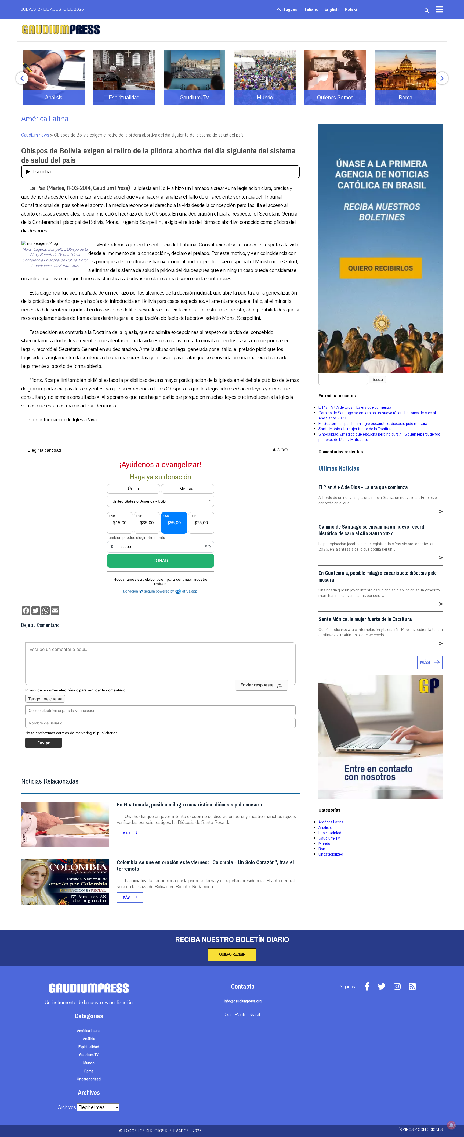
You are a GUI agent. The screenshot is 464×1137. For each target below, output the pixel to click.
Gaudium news (35, 135)
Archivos (67, 1107)
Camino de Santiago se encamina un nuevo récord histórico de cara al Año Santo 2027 (371, 530)
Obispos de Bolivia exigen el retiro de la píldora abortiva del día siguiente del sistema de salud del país (158, 155)
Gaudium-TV (329, 838)
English (332, 9)
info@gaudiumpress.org (243, 1001)
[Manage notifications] (451, 1125)
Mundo (324, 843)
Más (126, 833)
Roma (323, 849)
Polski (351, 9)
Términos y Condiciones (419, 1129)
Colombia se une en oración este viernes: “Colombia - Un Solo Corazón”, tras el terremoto (205, 866)
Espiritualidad (329, 832)
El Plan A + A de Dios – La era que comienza (354, 407)
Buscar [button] (377, 379)
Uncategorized (330, 854)
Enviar (43, 742)
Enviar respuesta (257, 684)
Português (286, 9)
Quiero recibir (232, 954)
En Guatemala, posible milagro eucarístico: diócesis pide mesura (189, 805)
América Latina (44, 118)
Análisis (325, 827)
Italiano (310, 9)
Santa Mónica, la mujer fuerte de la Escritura (355, 429)
